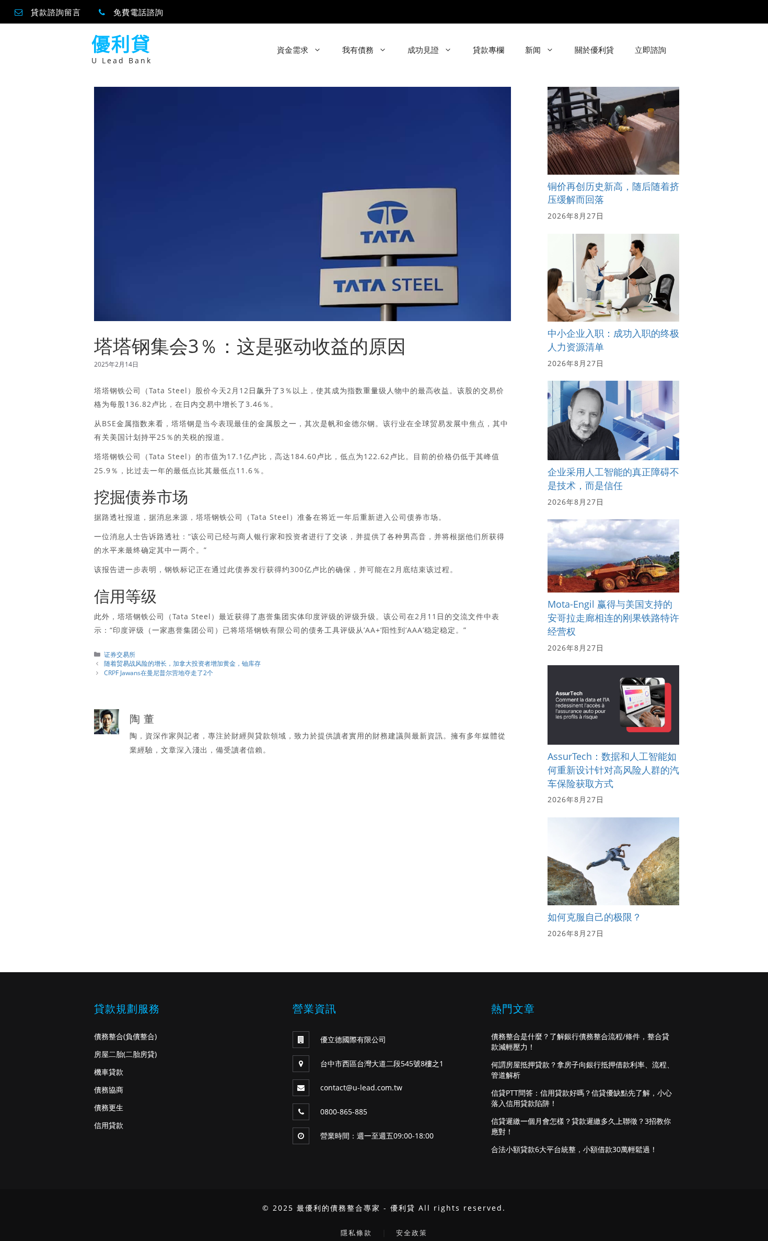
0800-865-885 (343, 1112)
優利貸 (121, 44)
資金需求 (292, 49)
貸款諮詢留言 (56, 12)
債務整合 (108, 1036)
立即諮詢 (650, 49)
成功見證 (423, 49)
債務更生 (108, 1107)
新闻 (533, 49)
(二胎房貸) (140, 1054)
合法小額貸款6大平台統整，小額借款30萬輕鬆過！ (574, 1149)
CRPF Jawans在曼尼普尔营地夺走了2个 (158, 672)
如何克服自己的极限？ (595, 916)
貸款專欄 (488, 49)
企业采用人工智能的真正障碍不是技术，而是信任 (613, 478)
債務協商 (108, 1090)
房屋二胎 (108, 1054)
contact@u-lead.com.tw (361, 1087)
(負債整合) (140, 1036)
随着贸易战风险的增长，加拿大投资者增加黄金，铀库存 (182, 663)
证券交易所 (119, 654)
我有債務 (358, 49)
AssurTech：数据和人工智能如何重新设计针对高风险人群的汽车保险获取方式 (613, 769)
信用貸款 (108, 1125)
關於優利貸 (594, 49)
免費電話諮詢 (138, 12)
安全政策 (411, 1232)
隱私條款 (356, 1232)
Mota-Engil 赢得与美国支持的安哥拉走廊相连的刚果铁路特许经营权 (613, 617)
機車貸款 (108, 1072)
